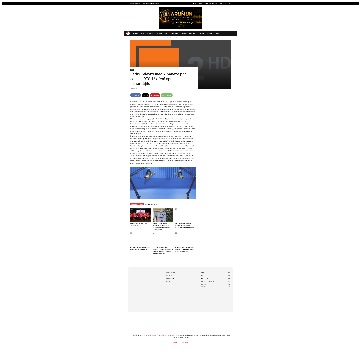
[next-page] (134, 257)
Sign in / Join (223, 3)
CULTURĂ (159, 33)
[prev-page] (131, 257)
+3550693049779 (136, 3)
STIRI (142, 33)
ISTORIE (135, 33)
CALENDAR (192, 33)
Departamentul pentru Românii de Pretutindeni (159, 335)
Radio (218, 33)
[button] (229, 3)
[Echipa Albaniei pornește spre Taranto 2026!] (140, 215)
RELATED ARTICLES (137, 204)
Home (131, 38)
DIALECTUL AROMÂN (171, 33)
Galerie (201, 33)
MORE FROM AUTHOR (152, 204)
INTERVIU (150, 33)
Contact (210, 33)
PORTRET (184, 33)
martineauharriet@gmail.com (153, 3)
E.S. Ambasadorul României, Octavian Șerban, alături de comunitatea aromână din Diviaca (184, 225)
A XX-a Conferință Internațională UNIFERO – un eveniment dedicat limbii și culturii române (184, 249)
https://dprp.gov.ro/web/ (181, 342)
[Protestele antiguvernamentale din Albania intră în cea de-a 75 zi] (140, 239)
